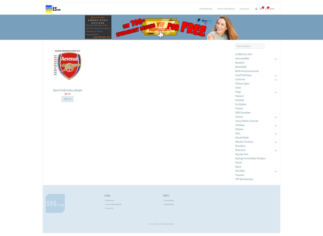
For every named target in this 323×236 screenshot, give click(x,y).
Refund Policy (169, 204)
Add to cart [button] (67, 99)
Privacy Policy (169, 200)
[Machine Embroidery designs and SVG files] (53, 8)
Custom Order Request (113, 204)
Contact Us (109, 208)
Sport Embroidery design (67, 90)
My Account (110, 200)
